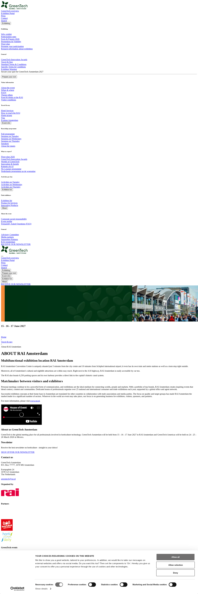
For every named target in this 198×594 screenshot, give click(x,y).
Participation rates (8, 37)
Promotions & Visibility (11, 41)
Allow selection (175, 565)
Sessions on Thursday (10, 141)
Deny (175, 573)
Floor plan (5, 44)
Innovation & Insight (10, 164)
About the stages (8, 146)
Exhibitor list (6, 200)
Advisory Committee (10, 234)
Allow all (175, 557)
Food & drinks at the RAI (12, 97)
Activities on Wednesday (11, 184)
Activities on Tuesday (10, 182)
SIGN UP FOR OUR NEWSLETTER (17, 452)
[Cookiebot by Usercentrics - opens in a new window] (17, 589)
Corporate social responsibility (14, 219)
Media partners (7, 237)
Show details (41, 589)
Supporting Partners (9, 239)
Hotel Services (7, 110)
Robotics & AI (7, 166)
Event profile (6, 221)
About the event (8, 88)
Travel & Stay (7, 62)
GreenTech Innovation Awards (14, 59)
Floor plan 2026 (8, 157)
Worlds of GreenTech (10, 161)
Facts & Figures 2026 (10, 39)
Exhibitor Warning (9, 69)
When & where (7, 90)
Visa (3, 118)
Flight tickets (6, 115)
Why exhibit (6, 34)
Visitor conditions (8, 100)
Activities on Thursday (10, 187)
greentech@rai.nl (8, 479)
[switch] (92, 584)
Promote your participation (12, 46)
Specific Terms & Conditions (13, 67)
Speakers (5, 143)
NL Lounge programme (11, 169)
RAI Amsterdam (8, 242)
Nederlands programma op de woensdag (18, 171)
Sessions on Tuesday (10, 136)
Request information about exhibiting (17, 49)
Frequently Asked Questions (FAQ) (16, 224)
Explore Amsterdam (9, 120)
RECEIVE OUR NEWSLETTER (16, 244)
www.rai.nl (35, 401)
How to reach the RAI (10, 113)
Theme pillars (7, 95)
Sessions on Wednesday (11, 139)
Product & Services (9, 203)
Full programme (8, 134)
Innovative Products (9, 205)
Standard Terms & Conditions (13, 64)
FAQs (3, 92)
